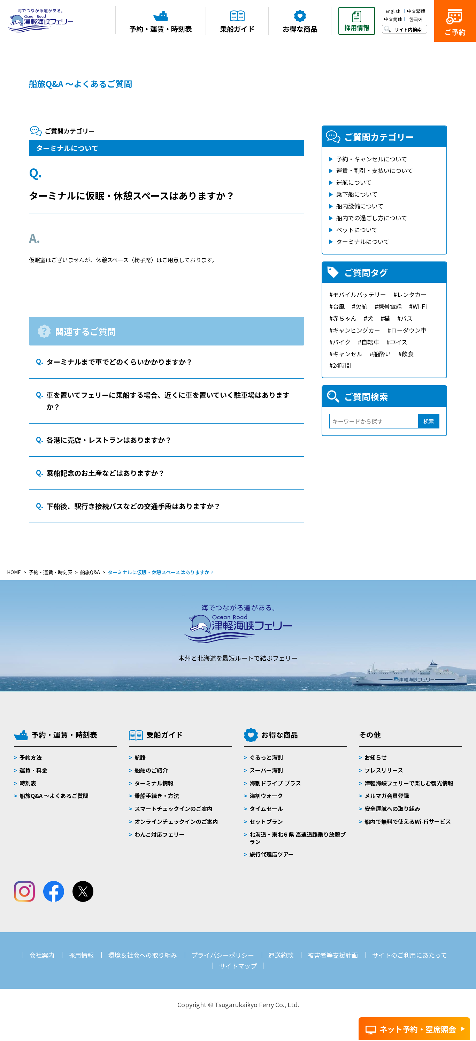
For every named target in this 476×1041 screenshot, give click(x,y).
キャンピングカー (356, 330)
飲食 (408, 353)
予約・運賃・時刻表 (64, 734)
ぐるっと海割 (266, 757)
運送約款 (280, 954)
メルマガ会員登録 (386, 795)
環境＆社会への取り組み (142, 954)
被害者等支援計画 (333, 954)
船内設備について (359, 206)
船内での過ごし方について (371, 217)
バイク (342, 341)
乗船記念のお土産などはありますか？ (105, 473)
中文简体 (393, 19)
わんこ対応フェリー (160, 834)
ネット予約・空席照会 (417, 1028)
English (393, 11)
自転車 (370, 341)
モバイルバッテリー (359, 294)
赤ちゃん (344, 318)
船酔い (382, 353)
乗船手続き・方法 (157, 795)
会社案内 (41, 954)
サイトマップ (238, 965)
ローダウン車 (409, 330)
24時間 (342, 365)
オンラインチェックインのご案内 (176, 821)
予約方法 (31, 757)
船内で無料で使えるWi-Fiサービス (407, 821)
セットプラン (266, 821)
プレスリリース (383, 770)
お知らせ (375, 757)
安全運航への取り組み (392, 808)
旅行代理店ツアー (271, 854)
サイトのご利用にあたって (409, 954)
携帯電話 (390, 306)
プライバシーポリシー (222, 954)
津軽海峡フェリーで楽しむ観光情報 (408, 783)
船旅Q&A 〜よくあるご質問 (54, 795)
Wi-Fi (420, 306)
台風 (339, 306)
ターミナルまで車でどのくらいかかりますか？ (119, 362)
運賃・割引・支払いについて (374, 170)
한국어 (416, 19)
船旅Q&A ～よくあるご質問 (80, 83)
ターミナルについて (67, 148)
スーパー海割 (266, 770)
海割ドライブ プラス (275, 783)
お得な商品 (279, 734)
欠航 (361, 306)
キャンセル (347, 353)
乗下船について (356, 194)
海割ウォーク (266, 795)
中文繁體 (416, 11)
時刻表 (28, 783)
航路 (140, 757)
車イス (398, 341)
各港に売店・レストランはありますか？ (109, 440)
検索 (428, 421)
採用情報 (81, 954)
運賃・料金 (33, 770)
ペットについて (356, 229)
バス (407, 318)
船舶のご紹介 (151, 770)
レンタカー (412, 294)
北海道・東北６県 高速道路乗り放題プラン (297, 838)
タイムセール (266, 808)
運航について (353, 182)
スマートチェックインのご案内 (174, 808)
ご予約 (455, 32)
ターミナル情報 (154, 783)
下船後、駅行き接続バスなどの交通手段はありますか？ (133, 506)
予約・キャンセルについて (371, 158)
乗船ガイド (164, 734)
